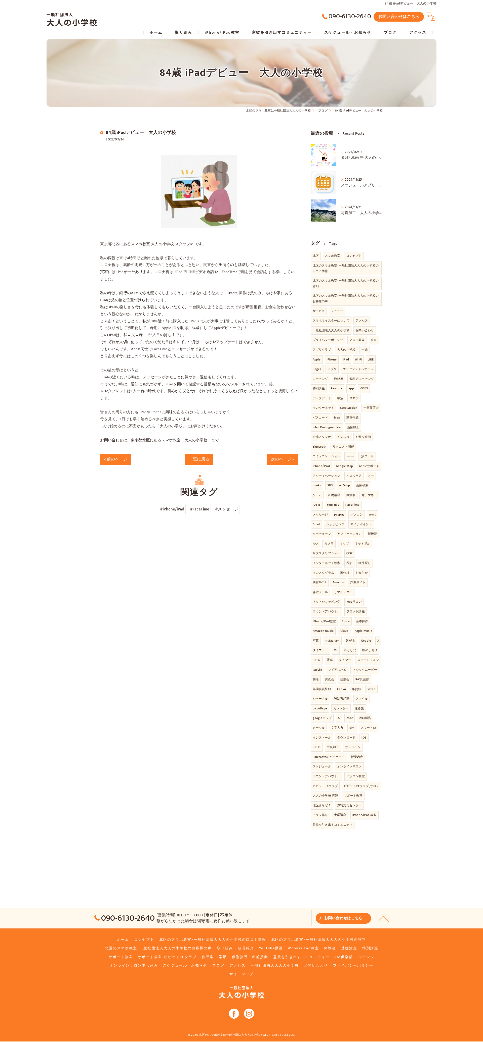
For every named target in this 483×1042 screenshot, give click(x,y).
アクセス (361, 320)
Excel (316, 524)
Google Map (344, 465)
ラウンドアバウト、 (326, 611)
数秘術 (338, 378)
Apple (317, 359)
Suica (346, 621)
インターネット (323, 407)
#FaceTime (200, 509)
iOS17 (317, 659)
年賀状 (356, 689)
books (317, 485)
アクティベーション (326, 475)
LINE (371, 359)
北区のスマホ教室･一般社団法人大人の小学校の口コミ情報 (346, 268)
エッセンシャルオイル (358, 369)
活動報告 (365, 717)
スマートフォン (368, 659)
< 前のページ (115, 459)
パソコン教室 (355, 776)
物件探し (364, 562)
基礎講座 (334, 495)
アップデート (322, 398)
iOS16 (317, 504)
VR (336, 650)
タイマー (345, 659)
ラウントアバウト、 (326, 776)
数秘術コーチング (361, 378)
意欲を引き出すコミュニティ (333, 824)
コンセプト (353, 255)
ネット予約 (362, 543)
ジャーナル (320, 698)
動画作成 (352, 417)
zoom (350, 456)
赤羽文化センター (349, 805)
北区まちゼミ (322, 805)
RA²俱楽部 (362, 679)
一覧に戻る (199, 459)
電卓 (330, 659)
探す (349, 562)
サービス (319, 311)
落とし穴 (350, 650)
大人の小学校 (346, 349)
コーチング (320, 378)
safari (371, 689)
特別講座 (319, 388)
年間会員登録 (322, 689)
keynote (336, 388)
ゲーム (317, 495)
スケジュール (322, 766)
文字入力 (337, 727)
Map (337, 417)
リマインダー (343, 592)
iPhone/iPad (321, 465)
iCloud (344, 630)
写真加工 (333, 747)
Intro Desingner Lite (327, 427)
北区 (316, 255)
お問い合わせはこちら (398, 16)
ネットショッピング (326, 601)
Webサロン (354, 601)
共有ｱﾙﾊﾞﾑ (320, 582)
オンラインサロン (349, 766)
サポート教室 (353, 795)
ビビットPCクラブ (325, 786)
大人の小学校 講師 (325, 795)
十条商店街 (371, 407)
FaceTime (352, 504)
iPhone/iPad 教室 (364, 814)
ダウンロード (346, 737)
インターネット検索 (326, 562)
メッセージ (320, 514)
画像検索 (362, 485)
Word (372, 514)
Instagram (332, 640)
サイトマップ (241, 974)
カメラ (329, 543)
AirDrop (344, 485)
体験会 (350, 495)
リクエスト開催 (343, 446)
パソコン (356, 514)
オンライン (352, 747)
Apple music (363, 630)
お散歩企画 (363, 436)
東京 (374, 339)
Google (366, 640)
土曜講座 (340, 814)
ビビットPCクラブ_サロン (361, 786)
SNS (330, 485)
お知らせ (361, 572)
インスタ (343, 436)
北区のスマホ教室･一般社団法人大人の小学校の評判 (346, 283)
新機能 (372, 533)
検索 (349, 553)
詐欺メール (320, 592)
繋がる (350, 640)
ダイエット (320, 650)
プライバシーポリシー (328, 339)
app (351, 388)
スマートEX (368, 727)
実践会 (329, 679)
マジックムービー (364, 669)
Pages (317, 369)
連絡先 (359, 708)
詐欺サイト (358, 582)
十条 (364, 349)
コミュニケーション (326, 456)
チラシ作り (320, 814)
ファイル (361, 698)
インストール (322, 737)
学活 (340, 398)
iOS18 (317, 747)
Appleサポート (369, 465)
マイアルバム (337, 669)
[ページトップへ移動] (384, 918)
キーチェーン (322, 533)
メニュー (337, 311)
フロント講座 (355, 611)
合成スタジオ (322, 436)
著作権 (344, 572)
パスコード (320, 417)
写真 (316, 640)
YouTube (333, 504)
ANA (315, 543)
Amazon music (323, 630)
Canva (341, 689)
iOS (364, 737)
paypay (339, 514)
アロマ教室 (357, 339)
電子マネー (369, 495)
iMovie (317, 669)
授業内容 (357, 756)
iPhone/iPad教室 (324, 621)
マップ (344, 543)
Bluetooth (320, 446)
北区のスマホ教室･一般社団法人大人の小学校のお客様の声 (346, 298)
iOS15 (364, 388)
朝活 (316, 679)
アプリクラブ (322, 349)
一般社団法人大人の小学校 (331, 330)
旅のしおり (369, 650)
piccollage (320, 708)
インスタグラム (323, 572)
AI (339, 717)
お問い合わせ (364, 330)
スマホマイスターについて (331, 320)
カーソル (319, 727)
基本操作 (362, 621)
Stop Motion (348, 407)
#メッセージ (226, 509)
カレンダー (341, 708)
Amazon (338, 582)
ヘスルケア (354, 475)
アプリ (332, 369)
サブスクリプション (326, 553)
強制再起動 (341, 698)
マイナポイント (361, 524)
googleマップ (322, 717)
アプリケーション (349, 533)
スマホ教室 (332, 255)
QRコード (367, 456)
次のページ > (282, 459)
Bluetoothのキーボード (329, 756)
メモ (371, 475)
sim (352, 727)
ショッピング (335, 524)
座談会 (344, 679)
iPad (346, 359)
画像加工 (353, 427)
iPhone (332, 359)
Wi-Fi (358, 359)
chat (349, 717)
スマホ (354, 398)
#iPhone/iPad (172, 509)
